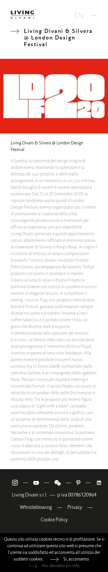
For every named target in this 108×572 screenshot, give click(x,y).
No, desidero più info (60, 565)
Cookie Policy (54, 520)
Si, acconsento (76, 559)
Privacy (74, 507)
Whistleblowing (36, 507)
